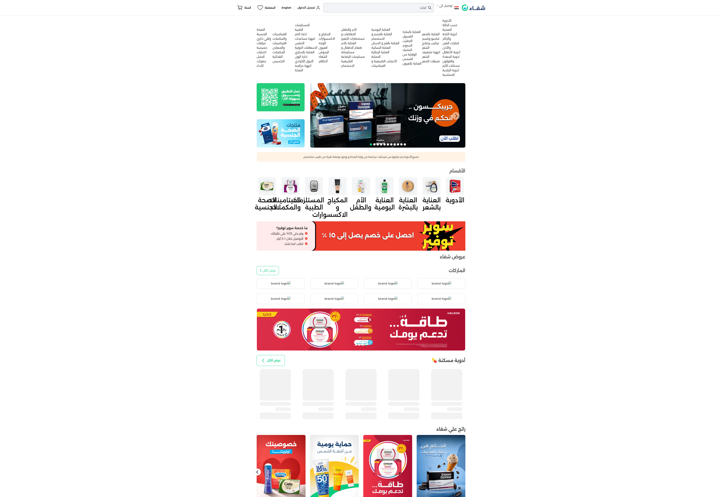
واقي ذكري (264, 38)
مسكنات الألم (451, 66)
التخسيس (278, 61)
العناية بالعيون (412, 63)
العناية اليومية (380, 29)
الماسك (407, 50)
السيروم (407, 45)
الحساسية (448, 75)
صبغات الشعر (431, 61)
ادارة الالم (301, 34)
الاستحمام (347, 66)
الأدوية (446, 20)
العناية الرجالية (380, 52)
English (286, 7)
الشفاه (323, 56)
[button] (319, 116)
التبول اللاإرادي (304, 61)
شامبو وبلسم (430, 38)
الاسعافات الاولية (306, 47)
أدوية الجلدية (450, 70)
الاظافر (323, 61)
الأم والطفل (349, 29)
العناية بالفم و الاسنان (385, 43)
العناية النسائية (381, 47)
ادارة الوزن (301, 56)
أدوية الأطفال (451, 52)
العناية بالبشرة (412, 32)
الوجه (322, 43)
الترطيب (408, 41)
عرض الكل (269, 270)
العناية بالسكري (304, 52)
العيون (323, 47)
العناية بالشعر (431, 34)
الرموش (324, 52)
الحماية (376, 56)
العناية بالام (348, 43)
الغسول (408, 36)
